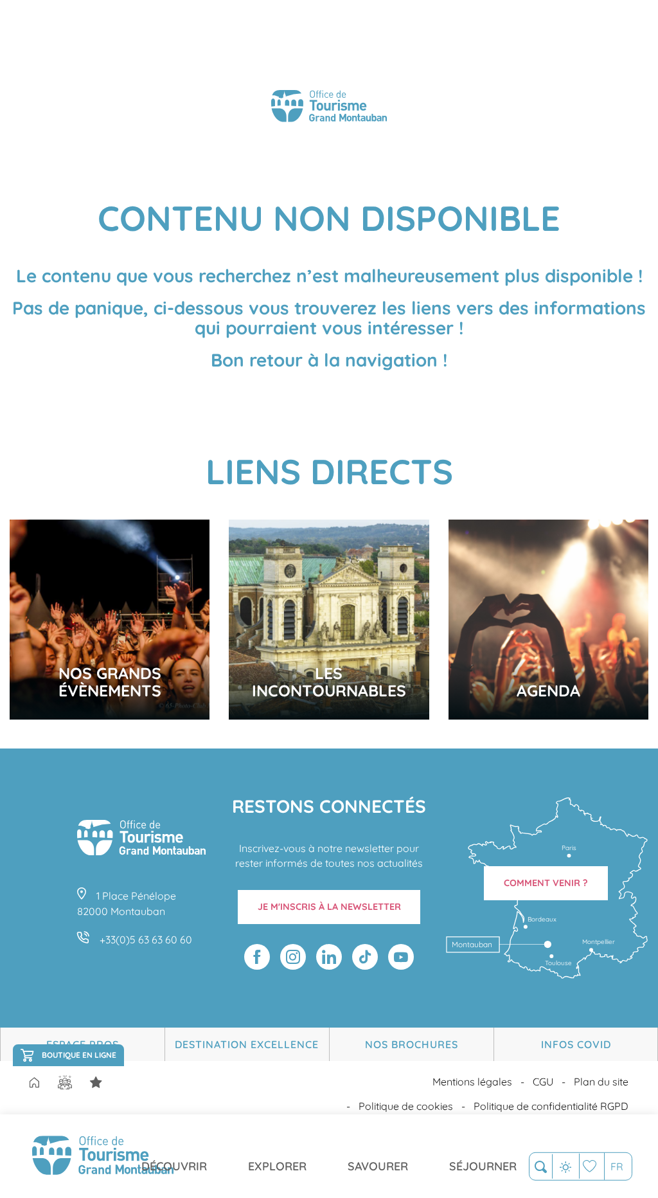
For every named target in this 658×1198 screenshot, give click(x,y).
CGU (543, 1081)
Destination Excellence (247, 1044)
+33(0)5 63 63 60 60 (146, 939)
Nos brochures (411, 1044)
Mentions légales (472, 1081)
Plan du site (601, 1081)
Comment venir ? (546, 883)
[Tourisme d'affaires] (96, 1083)
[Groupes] (65, 1083)
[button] (540, 1167)
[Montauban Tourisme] (329, 108)
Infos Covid (576, 1044)
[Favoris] (591, 1166)
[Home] (34, 1083)
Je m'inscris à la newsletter (329, 906)
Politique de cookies (406, 1106)
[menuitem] (102, 1156)
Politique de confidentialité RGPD (551, 1106)
